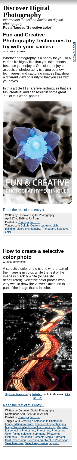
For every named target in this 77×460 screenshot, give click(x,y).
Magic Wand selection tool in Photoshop (30, 427)
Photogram (48, 228)
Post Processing (15, 440)
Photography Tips (29, 222)
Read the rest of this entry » (23, 210)
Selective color (14, 443)
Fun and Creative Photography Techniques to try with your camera (37, 40)
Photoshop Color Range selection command (35, 432)
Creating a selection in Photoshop (41, 421)
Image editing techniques (50, 424)
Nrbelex (37, 394)
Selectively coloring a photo (42, 443)
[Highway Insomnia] (37, 390)
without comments (14, 261)
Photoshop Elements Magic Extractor (42, 436)
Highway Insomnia (16, 394)
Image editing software (19, 424)
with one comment (14, 51)
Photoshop (43, 430)
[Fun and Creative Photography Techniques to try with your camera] (37, 202)
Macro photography (28, 228)
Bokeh (25, 225)
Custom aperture (40, 225)
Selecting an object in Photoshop (47, 440)
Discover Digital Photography (26, 11)
